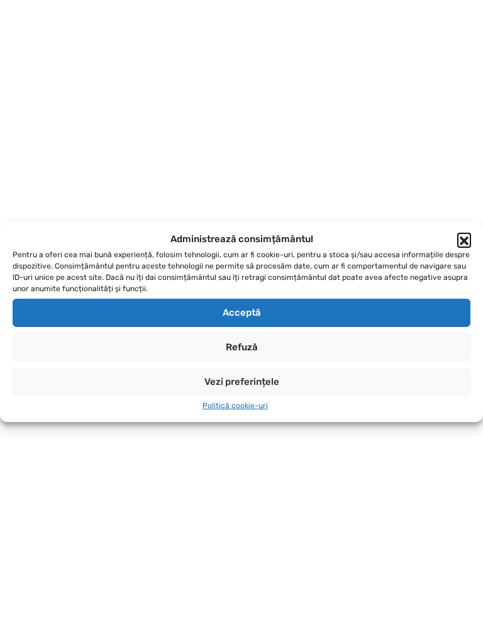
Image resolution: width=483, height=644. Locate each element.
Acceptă (242, 312)
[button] (464, 239)
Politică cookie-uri (235, 405)
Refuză (242, 347)
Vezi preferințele (241, 381)
